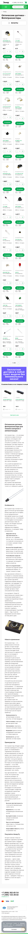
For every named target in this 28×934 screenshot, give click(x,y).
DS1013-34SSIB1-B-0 (7, 399)
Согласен (14, 929)
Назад (4, 11)
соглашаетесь (19, 925)
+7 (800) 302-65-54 (10, 892)
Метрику (22, 923)
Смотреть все (14, 415)
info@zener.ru (5, 896)
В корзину (7, 56)
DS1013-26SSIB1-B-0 (20, 399)
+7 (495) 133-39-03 (17, 2)
